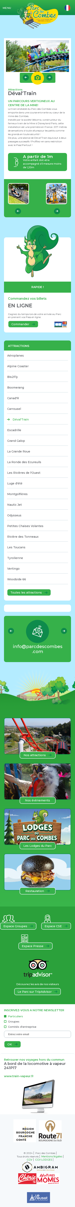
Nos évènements (37, 800)
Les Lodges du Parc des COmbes (37, 846)
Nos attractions (35, 755)
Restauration (35, 891)
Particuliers (15, 1016)
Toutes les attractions (26, 592)
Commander (20, 324)
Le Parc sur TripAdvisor (35, 992)
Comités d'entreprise (22, 1026)
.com (37, 649)
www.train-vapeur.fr (19, 1076)
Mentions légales (51, 1156)
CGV (29, 1159)
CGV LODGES (43, 1159)
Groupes (13, 1021)
